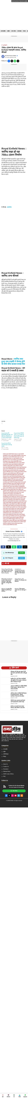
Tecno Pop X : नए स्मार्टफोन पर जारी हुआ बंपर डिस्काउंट (20, 580)
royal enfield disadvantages (15, 476)
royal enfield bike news (11, 468)
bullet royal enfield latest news (10, 454)
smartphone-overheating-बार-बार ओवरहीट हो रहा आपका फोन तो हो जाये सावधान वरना (20, 571)
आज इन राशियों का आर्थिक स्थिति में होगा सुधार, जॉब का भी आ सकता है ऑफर (19, 687)
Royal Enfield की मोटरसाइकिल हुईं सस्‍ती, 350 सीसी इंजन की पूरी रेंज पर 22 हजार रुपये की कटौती (7, 435)
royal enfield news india (14, 507)
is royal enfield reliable (15, 455)
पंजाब (24, 31)
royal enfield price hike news (12, 514)
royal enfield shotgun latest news (13, 518)
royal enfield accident (16, 464)
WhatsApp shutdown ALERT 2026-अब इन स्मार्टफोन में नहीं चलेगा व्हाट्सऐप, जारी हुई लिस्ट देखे (6, 581)
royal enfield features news (16, 477)
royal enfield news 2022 (14, 504)
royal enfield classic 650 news (14, 473)
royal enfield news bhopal (14, 505)
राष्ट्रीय (8, 31)
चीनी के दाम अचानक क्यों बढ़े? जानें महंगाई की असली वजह (18, 701)
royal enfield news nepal (13, 508)
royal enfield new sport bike (16, 498)
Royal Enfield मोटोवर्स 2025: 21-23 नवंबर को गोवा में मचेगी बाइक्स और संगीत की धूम (19, 435)
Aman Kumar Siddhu (11, 55)
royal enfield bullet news (13, 470)
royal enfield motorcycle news (14, 492)
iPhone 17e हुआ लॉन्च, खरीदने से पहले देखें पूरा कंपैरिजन (6, 590)
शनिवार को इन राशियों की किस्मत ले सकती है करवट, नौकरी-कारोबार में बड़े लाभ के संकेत (19, 694)
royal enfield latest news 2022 (14, 489)
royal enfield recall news (13, 515)
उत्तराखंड (19, 31)
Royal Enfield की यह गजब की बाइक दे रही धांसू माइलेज (6, 445)
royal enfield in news (10, 488)
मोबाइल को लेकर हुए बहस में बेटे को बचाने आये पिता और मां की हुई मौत (19, 673)
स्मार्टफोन (9, 207)
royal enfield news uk (13, 510)
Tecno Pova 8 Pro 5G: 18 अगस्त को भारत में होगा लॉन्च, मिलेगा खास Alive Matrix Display (7, 571)
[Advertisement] (14, 15)
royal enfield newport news (17, 502)
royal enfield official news (15, 511)
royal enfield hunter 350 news (15, 485)
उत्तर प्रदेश (13, 31)
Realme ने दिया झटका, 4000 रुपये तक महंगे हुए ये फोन (20, 590)
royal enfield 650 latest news (12, 462)
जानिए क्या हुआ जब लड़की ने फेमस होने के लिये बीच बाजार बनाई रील (13, 361)
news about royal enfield (10, 460)
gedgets (5, 45)
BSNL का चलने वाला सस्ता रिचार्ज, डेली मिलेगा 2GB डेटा (18, 707)
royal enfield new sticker (12, 501)
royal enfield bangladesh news (12, 467)
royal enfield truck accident (17, 521)
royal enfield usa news (12, 524)
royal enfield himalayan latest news (15, 482)
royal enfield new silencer (14, 496)
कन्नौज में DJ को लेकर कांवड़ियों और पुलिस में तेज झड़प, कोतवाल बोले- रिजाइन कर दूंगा (18, 680)
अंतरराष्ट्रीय (3, 31)
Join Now (21, 552)
